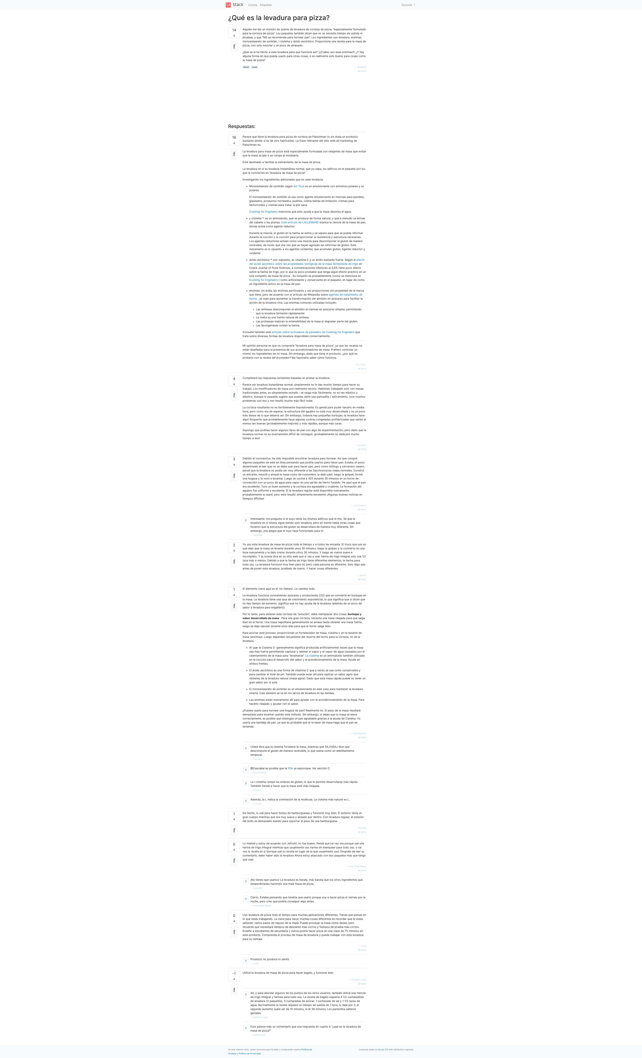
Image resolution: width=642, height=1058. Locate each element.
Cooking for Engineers (263, 211)
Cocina (252, 5)
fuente (362, 71)
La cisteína (312, 655)
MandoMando (359, 733)
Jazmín (362, 575)
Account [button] (407, 5)
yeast (254, 67)
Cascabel (361, 67)
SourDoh (257, 790)
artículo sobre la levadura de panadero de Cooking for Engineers (313, 332)
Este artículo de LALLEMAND (300, 222)
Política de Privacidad (250, 1053)
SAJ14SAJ (361, 364)
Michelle (362, 828)
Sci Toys (299, 186)
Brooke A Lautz (359, 979)
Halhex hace (259, 1035)
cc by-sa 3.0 (381, 1049)
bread (246, 67)
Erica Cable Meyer (357, 866)
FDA (290, 768)
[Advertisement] (304, 96)
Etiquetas (266, 5)
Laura (363, 946)
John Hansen (360, 505)
